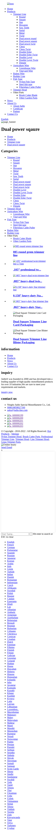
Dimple (22, 62)
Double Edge (25, 52)
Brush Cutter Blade (28, 95)
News (10, 100)
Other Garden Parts (28, 98)
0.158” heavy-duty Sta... (28, 295)
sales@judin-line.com (17, 410)
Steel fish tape (25, 84)
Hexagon (23, 25)
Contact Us (12, 114)
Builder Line (19, 76)
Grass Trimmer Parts (10, 442)
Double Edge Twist (28, 54)
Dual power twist (27, 44)
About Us (11, 103)
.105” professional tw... (27, 269)
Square (22, 19)
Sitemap (15, 434)
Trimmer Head (20, 89)
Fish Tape (17, 79)
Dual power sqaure (28, 41)
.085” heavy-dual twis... (27, 281)
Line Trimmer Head (39, 439)
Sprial (22, 30)
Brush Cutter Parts (31, 436)
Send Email (6, 447)
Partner (16, 111)
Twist (21, 35)
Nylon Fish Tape (27, 81)
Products (11, 11)
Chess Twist (25, 49)
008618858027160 (16, 407)
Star (21, 22)
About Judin (19, 106)
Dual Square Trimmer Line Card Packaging (30, 323)
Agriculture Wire (21, 65)
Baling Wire (18, 73)
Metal (21, 33)
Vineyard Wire (26, 71)
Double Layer (25, 57)
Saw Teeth (24, 27)
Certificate (18, 108)
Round (22, 17)
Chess (22, 46)
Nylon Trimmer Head (11, 436)
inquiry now (7, 392)
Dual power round (27, 38)
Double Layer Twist (28, 60)
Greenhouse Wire (27, 68)
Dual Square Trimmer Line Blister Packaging (30, 340)
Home (10, 8)
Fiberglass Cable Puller (30, 87)
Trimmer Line (19, 14)
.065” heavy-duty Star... (27, 307)
